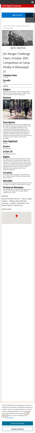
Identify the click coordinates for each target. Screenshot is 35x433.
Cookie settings (17, 429)
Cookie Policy (9, 417)
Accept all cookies (17, 423)
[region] (17, 417)
